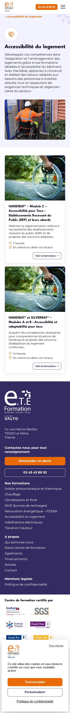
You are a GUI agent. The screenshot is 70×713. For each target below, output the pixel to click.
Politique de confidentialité (26, 584)
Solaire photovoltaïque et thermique (33, 489)
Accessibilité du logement (25, 517)
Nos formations (17, 483)
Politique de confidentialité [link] (35, 701)
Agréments (13, 553)
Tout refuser (56, 645)
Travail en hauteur (18, 528)
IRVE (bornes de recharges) (26, 505)
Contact (11, 570)
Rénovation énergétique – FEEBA (31, 511)
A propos (12, 537)
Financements (16, 559)
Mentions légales (18, 579)
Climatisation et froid (21, 500)
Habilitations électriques (24, 522)
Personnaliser (35, 692)
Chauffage (13, 494)
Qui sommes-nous (19, 542)
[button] (63, 7)
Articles (10, 565)
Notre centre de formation (25, 548)
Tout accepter (35, 682)
